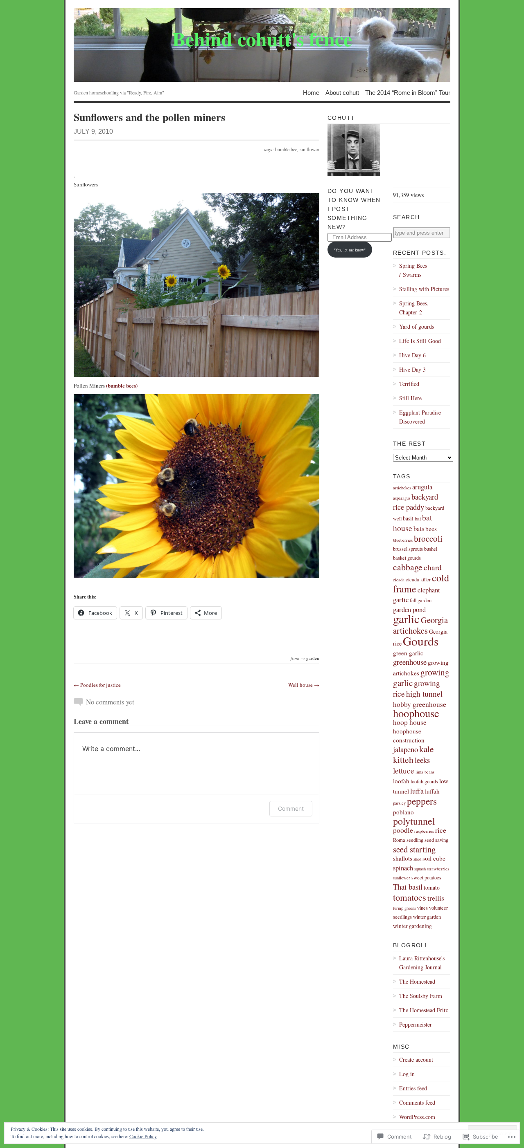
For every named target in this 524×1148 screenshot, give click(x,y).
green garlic (408, 653)
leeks (422, 760)
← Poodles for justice (97, 684)
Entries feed (413, 1088)
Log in (407, 1074)
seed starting (414, 849)
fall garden (420, 600)
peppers (422, 800)
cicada (398, 580)
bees (431, 529)
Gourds (420, 641)
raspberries (424, 831)
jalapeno (405, 749)
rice (440, 830)
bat (418, 518)
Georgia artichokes (420, 625)
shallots (402, 858)
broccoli (428, 538)
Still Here (410, 398)
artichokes (402, 488)
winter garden (427, 916)
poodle (403, 830)
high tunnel (424, 693)
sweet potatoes (426, 877)
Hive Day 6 (412, 355)
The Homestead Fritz (423, 1010)
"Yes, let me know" (350, 250)
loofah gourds (424, 781)
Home (311, 92)
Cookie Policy (143, 1136)
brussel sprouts (408, 548)
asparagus (401, 498)
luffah (432, 791)
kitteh (403, 759)
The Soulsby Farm (420, 996)
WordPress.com (417, 1117)
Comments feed (417, 1102)
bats (418, 528)
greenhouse (410, 662)
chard (433, 567)
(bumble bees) (122, 385)
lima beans (425, 772)
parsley (399, 803)
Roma (399, 839)
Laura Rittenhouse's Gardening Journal (422, 962)
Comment (291, 808)
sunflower (309, 149)
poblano (403, 812)
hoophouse (416, 713)
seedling (415, 839)
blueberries (403, 540)
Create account (416, 1059)
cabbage (407, 567)
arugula (422, 486)
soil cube (433, 858)
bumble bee (286, 149)
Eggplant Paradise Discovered (420, 416)
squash (420, 869)
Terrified (409, 384)
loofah (401, 781)
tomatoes (409, 897)
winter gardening (412, 926)
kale (426, 749)
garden (312, 658)
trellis (435, 898)
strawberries (438, 869)
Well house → (303, 684)
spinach (403, 867)
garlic (406, 618)
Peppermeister (415, 1024)
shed (417, 859)
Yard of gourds (416, 326)
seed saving (436, 839)
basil (408, 518)
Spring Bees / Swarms (413, 270)
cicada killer (418, 579)
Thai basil (407, 886)
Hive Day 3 (412, 369)
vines (422, 907)
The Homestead (417, 981)
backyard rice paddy (415, 501)
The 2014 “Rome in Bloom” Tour (407, 92)
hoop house (410, 722)
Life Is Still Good (420, 341)
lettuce (403, 770)
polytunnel (414, 820)
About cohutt (342, 92)
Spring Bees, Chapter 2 (414, 307)
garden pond (409, 609)
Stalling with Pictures (424, 289)
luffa (417, 791)
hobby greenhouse (419, 704)
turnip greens (404, 908)
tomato (432, 887)
